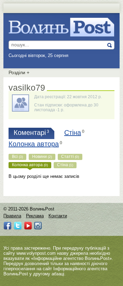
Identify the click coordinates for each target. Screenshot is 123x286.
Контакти (58, 215)
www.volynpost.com (36, 253)
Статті (70, 156)
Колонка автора (30, 164)
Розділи (19, 72)
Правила (12, 215)
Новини (42, 156)
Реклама (35, 215)
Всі (17, 156)
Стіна (65, 164)
